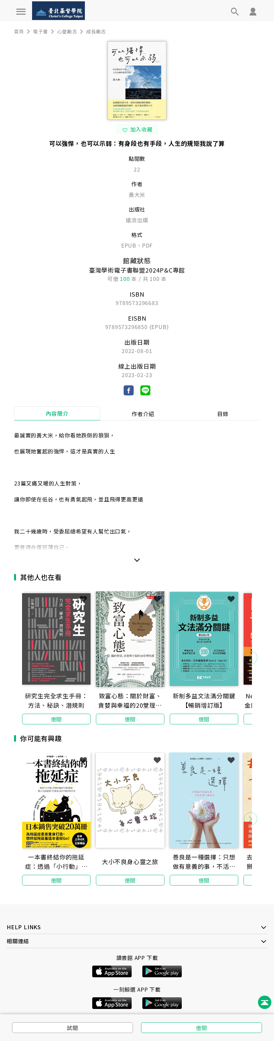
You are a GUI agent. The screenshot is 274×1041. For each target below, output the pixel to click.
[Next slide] (250, 657)
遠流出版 (137, 220)
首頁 (19, 31)
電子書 (40, 31)
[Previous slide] (23, 657)
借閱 (201, 1028)
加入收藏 (141, 129)
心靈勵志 (67, 31)
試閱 (72, 1028)
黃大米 (137, 195)
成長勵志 (96, 31)
